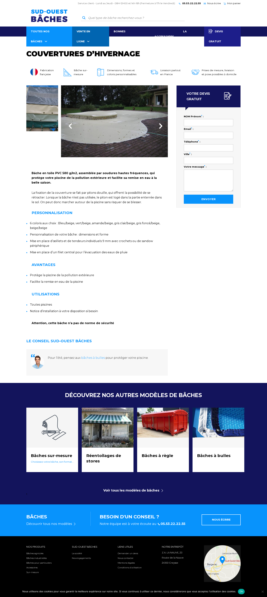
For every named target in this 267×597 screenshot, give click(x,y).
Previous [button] (69, 125)
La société (189, 36)
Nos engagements (81, 558)
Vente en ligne (83, 36)
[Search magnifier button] (84, 18)
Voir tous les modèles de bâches (131, 490)
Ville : (188, 154)
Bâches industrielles (36, 558)
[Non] (262, 591)
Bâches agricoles (34, 553)
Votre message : (195, 166)
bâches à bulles (93, 358)
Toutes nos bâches (40, 36)
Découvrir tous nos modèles (49, 524)
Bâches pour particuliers (39, 562)
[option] (114, 121)
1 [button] (111, 162)
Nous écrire (214, 3)
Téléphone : (192, 141)
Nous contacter (126, 558)
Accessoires (164, 36)
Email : (188, 128)
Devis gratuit (216, 36)
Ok (241, 591)
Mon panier (234, 3)
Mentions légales (126, 562)
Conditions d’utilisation (130, 567)
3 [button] (118, 162)
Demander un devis (128, 553)
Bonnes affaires (120, 36)
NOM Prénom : (194, 116)
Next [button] (159, 125)
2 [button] (114, 162)
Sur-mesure (32, 572)
